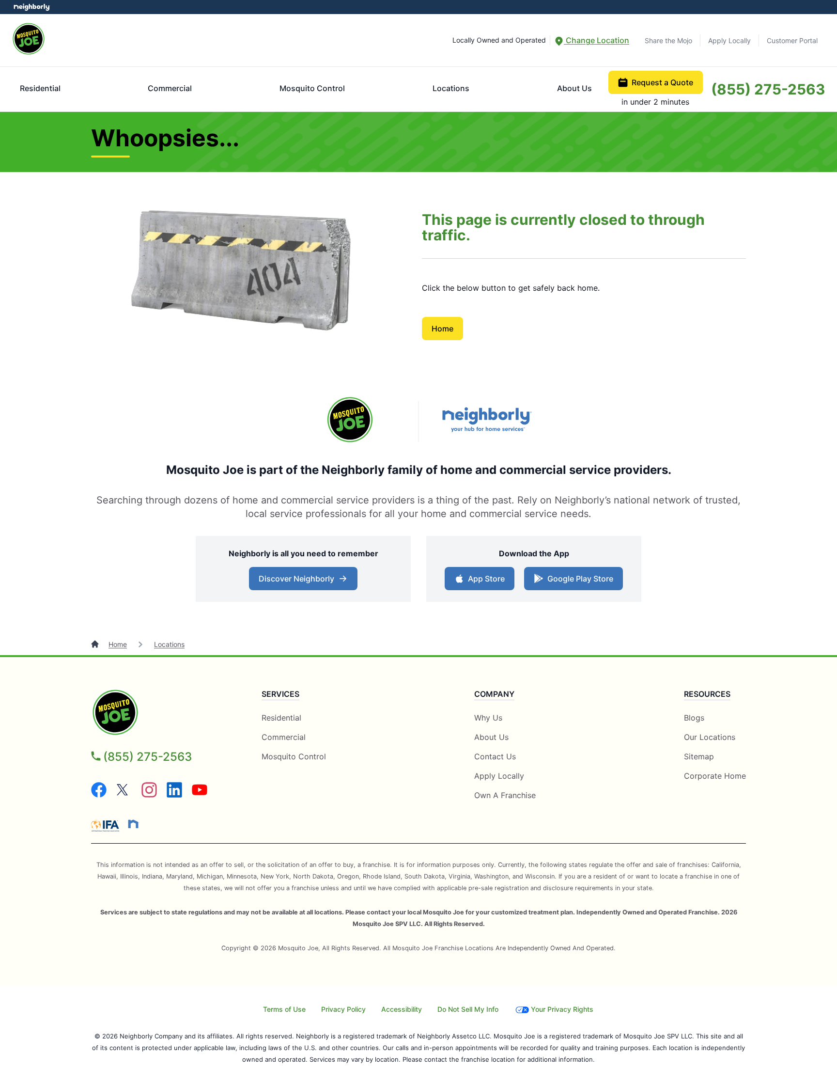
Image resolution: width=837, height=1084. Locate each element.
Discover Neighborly (304, 581)
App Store (484, 581)
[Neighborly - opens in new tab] (133, 824)
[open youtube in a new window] (199, 795)
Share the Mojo (668, 40)
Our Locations (709, 737)
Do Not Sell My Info (467, 1009)
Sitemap (699, 756)
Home (442, 328)
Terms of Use (284, 1009)
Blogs (694, 718)
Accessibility (401, 1009)
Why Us (488, 718)
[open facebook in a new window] (99, 795)
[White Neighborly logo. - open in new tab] (31, 7)
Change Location (596, 40)
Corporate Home (715, 776)
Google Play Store (578, 581)
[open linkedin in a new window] (174, 795)
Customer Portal (792, 40)
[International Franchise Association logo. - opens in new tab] (107, 826)
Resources (707, 694)
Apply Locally (729, 40)
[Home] (96, 644)
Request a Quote (662, 82)
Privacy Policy (343, 1009)
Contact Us (495, 756)
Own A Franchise (505, 795)
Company (494, 694)
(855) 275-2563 (768, 89)
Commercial (170, 88)
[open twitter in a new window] (124, 795)
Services (280, 694)
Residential (40, 88)
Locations (451, 88)
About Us (574, 88)
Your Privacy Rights (562, 1009)
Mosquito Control (312, 88)
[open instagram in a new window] (149, 795)
